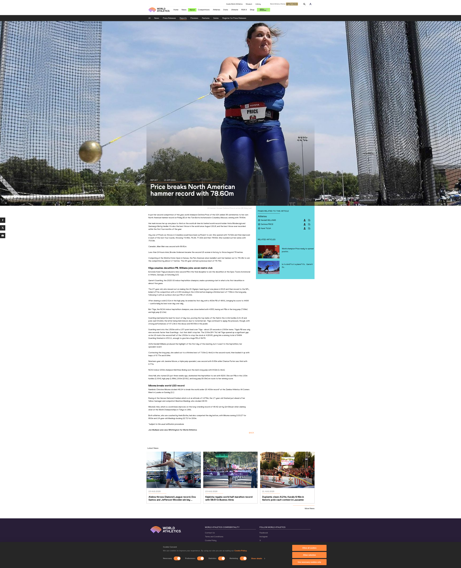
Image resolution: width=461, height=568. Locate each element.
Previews (194, 18)
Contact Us (210, 533)
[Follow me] (259, 220)
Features (205, 18)
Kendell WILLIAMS (268, 220)
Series (216, 18)
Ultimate (234, 10)
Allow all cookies (309, 548)
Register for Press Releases (234, 18)
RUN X (244, 10)
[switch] (200, 558)
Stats (225, 10)
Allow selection (309, 555)
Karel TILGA (266, 228)
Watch (192, 10)
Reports (183, 18)
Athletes (216, 10)
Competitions (204, 10)
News (184, 10)
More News (310, 508)
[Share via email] (2, 235)
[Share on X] (2, 228)
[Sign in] (310, 4)
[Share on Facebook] (2, 220)
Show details (256, 558)
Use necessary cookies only (309, 562)
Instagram (264, 536)
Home (175, 10)
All (149, 18)
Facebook (264, 533)
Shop (252, 10)
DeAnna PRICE (267, 224)
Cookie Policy (240, 551)
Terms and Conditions (214, 536)
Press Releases (169, 18)
